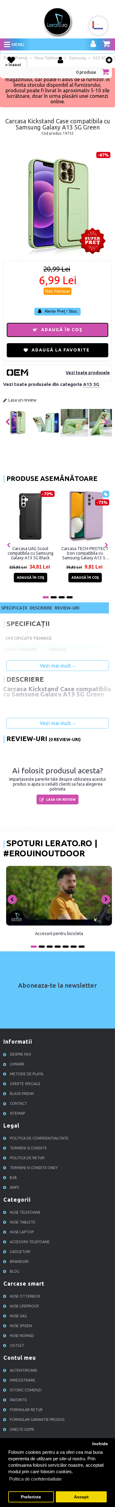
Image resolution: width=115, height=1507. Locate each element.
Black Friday (22, 1094)
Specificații (14, 607)
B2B (13, 1178)
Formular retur (26, 1410)
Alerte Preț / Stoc (60, 311)
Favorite (18, 1400)
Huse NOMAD (22, 1336)
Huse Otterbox (25, 1297)
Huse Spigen (21, 1326)
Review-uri (67, 607)
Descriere (41, 607)
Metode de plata (26, 1074)
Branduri (19, 1262)
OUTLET (17, 1346)
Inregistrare (22, 1380)
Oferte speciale (25, 1084)
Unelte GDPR (22, 1430)
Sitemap (17, 1114)
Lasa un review (22, 400)
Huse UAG (18, 1316)
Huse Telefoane (25, 1213)
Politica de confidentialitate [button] (35, 1478)
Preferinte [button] (31, 1497)
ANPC (14, 1188)
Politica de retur (27, 1158)
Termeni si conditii (28, 1148)
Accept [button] (81, 1497)
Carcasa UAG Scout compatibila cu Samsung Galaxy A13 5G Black (30, 553)
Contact (18, 1104)
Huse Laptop (22, 1232)
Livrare (17, 1064)
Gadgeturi (20, 1252)
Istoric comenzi (25, 1390)
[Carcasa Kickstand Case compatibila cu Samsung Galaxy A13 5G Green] (17, 435)
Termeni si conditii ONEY (34, 1168)
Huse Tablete (22, 1222)
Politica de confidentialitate (39, 1138)
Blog (14, 1272)
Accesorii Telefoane (30, 1242)
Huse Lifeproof (24, 1306)
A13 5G (91, 384)
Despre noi (20, 1055)
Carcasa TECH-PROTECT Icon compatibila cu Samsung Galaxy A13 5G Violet (85, 553)
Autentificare (23, 1371)
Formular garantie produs (37, 1420)
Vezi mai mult (56, 665)
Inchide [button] (100, 1444)
